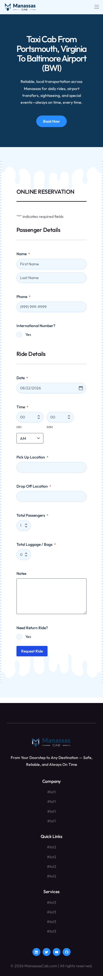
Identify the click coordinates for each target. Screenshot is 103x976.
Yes (28, 334)
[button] (96, 7)
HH (18, 427)
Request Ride (32, 651)
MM (50, 427)
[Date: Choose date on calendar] (81, 388)
